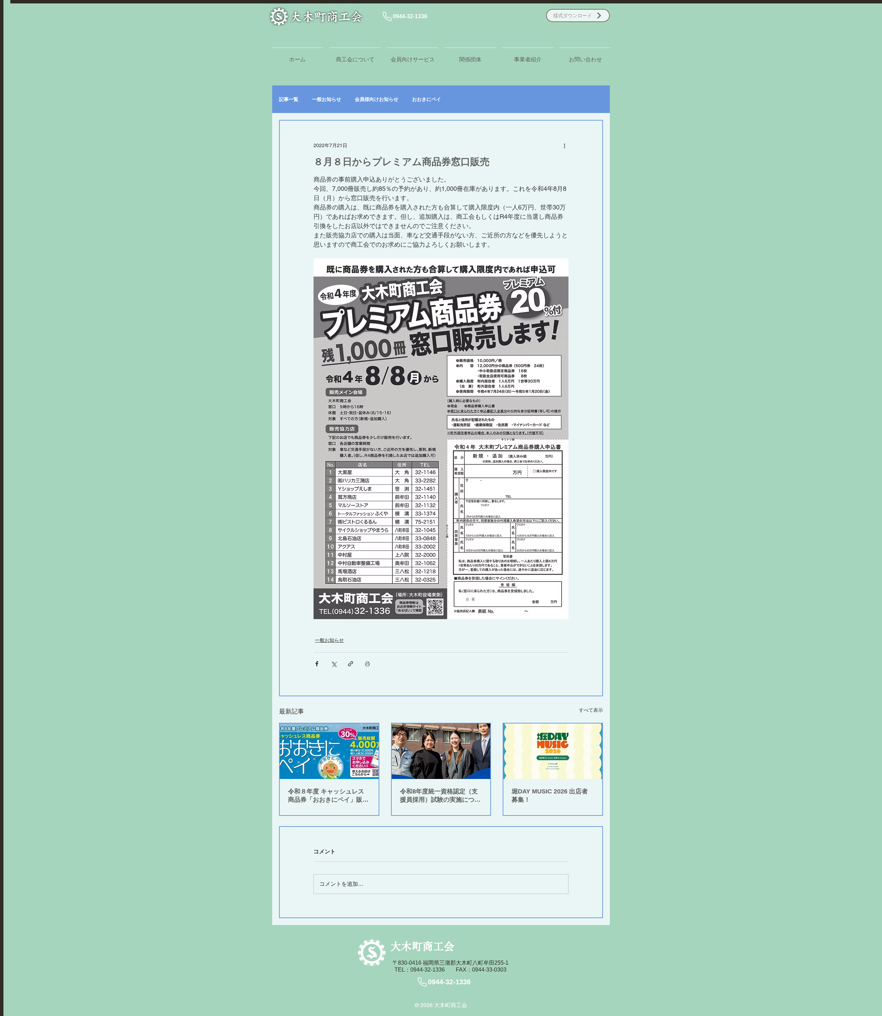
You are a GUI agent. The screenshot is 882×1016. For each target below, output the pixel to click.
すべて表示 (591, 710)
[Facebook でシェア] (317, 663)
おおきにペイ (426, 99)
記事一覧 (288, 99)
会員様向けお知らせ (376, 99)
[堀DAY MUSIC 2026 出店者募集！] (552, 751)
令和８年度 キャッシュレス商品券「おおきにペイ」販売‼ (326, 796)
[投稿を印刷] (367, 663)
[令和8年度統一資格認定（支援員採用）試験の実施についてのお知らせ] (441, 751)
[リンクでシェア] (350, 663)
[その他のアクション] (564, 145)
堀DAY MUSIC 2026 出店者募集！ (550, 795)
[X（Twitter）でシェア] (333, 663)
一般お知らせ (326, 99)
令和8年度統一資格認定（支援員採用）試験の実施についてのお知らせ (440, 796)
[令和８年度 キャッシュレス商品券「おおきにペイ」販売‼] (329, 751)
